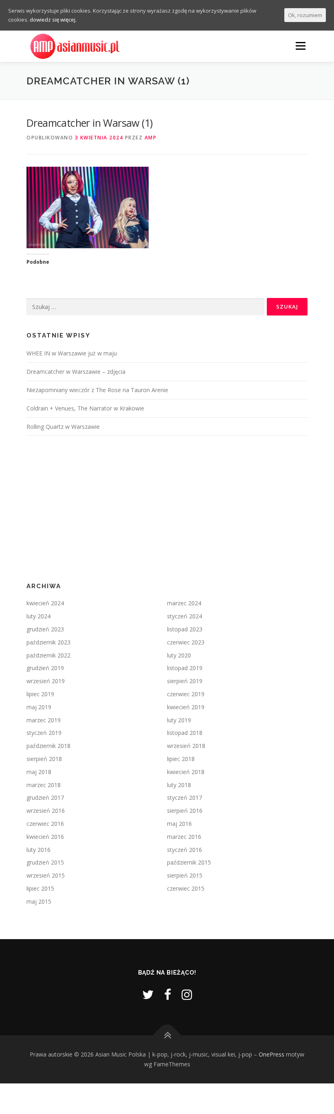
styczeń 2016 (184, 850)
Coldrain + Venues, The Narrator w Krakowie (85, 408)
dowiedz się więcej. (53, 19)
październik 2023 (48, 642)
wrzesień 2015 (45, 875)
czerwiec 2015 (185, 888)
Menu (300, 45)
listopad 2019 (184, 668)
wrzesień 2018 (186, 746)
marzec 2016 (184, 836)
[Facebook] (167, 994)
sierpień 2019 (184, 681)
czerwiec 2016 (45, 823)
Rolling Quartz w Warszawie (63, 426)
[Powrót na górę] (167, 1035)
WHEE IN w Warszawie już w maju (71, 353)
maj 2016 (179, 823)
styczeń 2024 (184, 616)
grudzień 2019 (45, 668)
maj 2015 (38, 901)
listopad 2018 (184, 733)
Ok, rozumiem (305, 15)
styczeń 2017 (184, 797)
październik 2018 (48, 746)
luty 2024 (38, 616)
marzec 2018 (43, 785)
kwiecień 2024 (45, 603)
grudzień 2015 (45, 862)
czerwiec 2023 (185, 642)
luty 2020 (179, 655)
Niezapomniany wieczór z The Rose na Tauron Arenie (97, 390)
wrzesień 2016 (45, 810)
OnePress (271, 1054)
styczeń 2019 (44, 733)
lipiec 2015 (40, 888)
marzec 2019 (43, 720)
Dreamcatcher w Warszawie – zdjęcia (75, 371)
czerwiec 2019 (185, 694)
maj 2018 (38, 772)
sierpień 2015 (184, 875)
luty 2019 (179, 720)
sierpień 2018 (44, 759)
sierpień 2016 (184, 810)
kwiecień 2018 (185, 772)
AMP (151, 137)
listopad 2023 (184, 629)
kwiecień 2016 (45, 836)
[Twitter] (148, 994)
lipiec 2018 (181, 759)
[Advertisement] (167, 509)
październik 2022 (48, 655)
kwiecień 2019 (185, 707)
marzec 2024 (184, 603)
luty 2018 (179, 785)
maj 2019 (38, 707)
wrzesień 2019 (45, 681)
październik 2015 (189, 862)
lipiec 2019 (40, 694)
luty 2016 (38, 850)
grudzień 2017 (45, 797)
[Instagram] (187, 994)
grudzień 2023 (45, 629)
